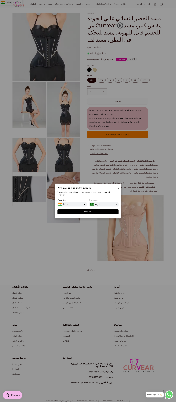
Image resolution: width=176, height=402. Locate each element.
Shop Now (88, 212)
